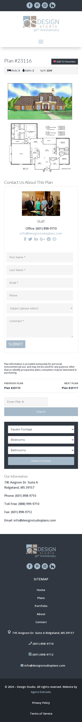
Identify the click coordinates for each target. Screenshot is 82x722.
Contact (41, 622)
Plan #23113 (13, 386)
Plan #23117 (70, 386)
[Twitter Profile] (30, 239)
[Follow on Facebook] (30, 5)
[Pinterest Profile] (49, 239)
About (41, 614)
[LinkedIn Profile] (36, 239)
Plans (41, 598)
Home (41, 590)
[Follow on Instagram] (45, 5)
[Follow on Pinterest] (37, 5)
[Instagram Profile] (54, 239)
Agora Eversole (41, 692)
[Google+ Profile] (42, 239)
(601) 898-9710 (25, 496)
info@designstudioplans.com (41, 233)
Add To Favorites (66, 61)
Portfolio (41, 606)
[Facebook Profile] (25, 239)
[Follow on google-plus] (52, 5)
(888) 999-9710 (28, 504)
